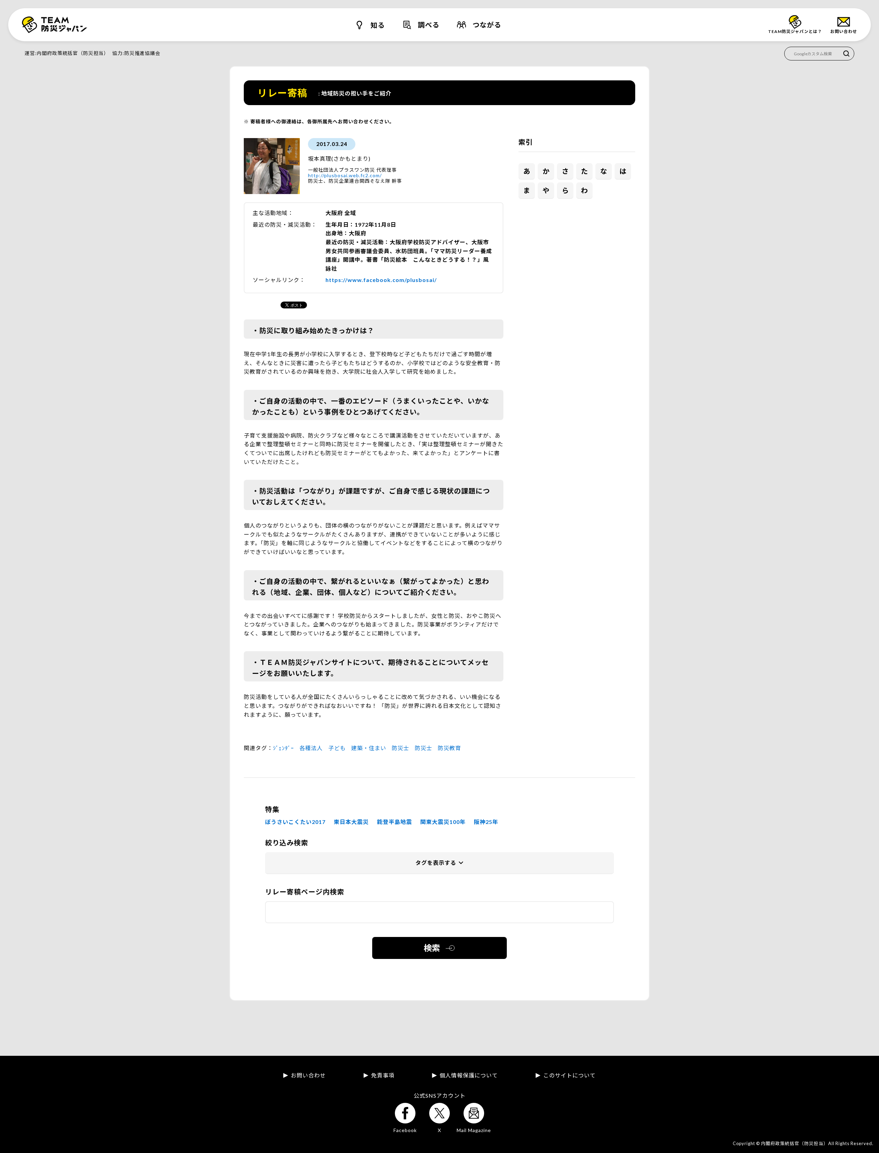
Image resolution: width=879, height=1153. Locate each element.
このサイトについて (569, 1075)
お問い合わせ (308, 1075)
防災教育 (449, 748)
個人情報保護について (469, 1075)
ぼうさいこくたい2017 (295, 821)
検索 (432, 948)
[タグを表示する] (439, 863)
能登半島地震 (394, 821)
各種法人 (311, 748)
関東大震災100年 (443, 821)
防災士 (400, 748)
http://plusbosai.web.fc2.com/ (345, 175)
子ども (337, 748)
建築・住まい (368, 748)
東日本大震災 (351, 821)
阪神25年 (486, 821)
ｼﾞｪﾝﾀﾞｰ (283, 748)
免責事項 (383, 1075)
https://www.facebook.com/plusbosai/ (381, 279)
